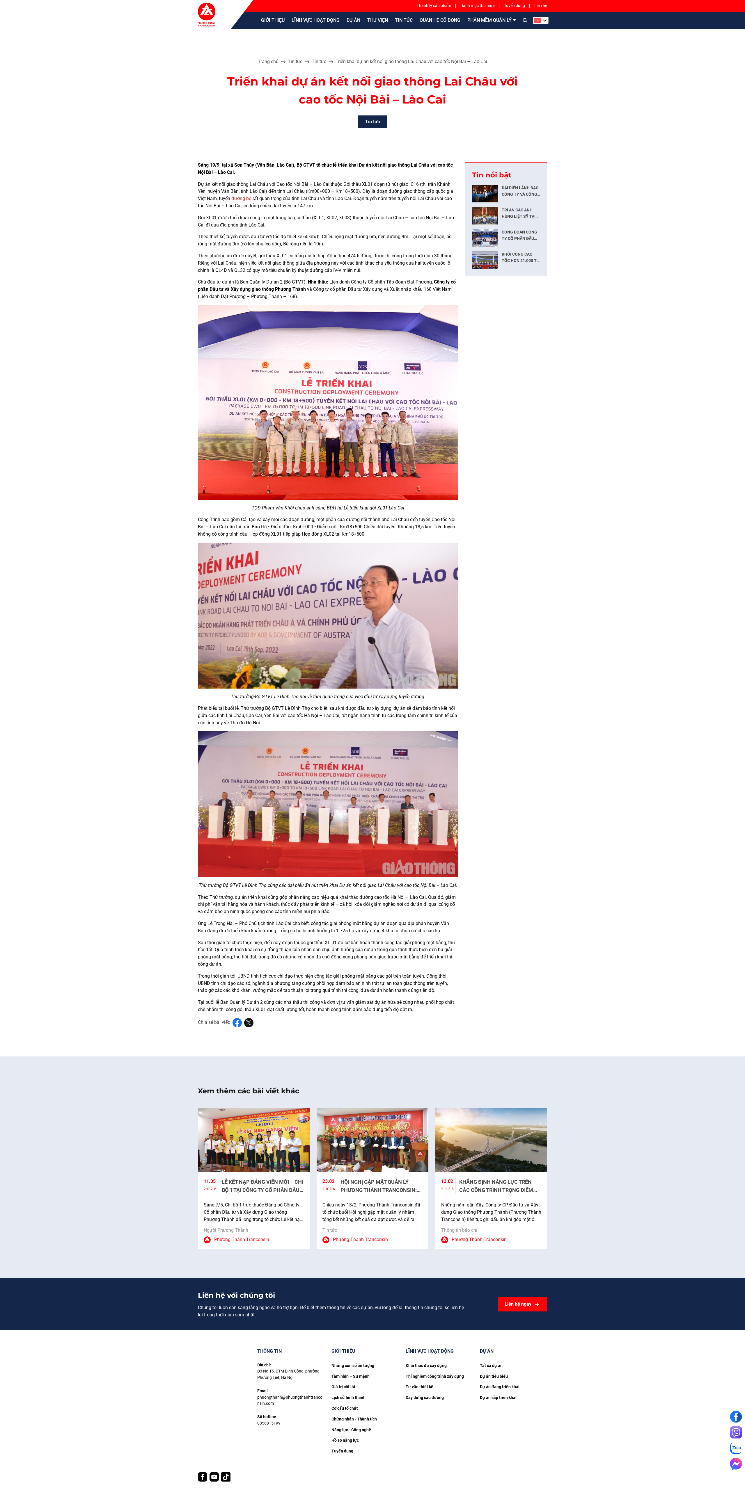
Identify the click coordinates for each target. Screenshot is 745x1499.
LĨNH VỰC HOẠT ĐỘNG (316, 20)
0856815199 (269, 1423)
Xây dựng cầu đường (425, 1397)
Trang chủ (268, 61)
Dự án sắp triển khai (498, 1397)
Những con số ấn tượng (352, 1365)
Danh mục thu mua (477, 5)
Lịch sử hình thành (348, 1397)
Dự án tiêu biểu (494, 1376)
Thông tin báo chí (459, 1230)
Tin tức (295, 61)
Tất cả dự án (491, 1365)
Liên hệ (540, 5)
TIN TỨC (404, 20)
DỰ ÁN (353, 20)
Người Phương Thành (226, 1230)
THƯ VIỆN (377, 20)
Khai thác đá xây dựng (426, 1365)
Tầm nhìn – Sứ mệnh (350, 1376)
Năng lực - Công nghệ (351, 1429)
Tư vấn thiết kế (419, 1386)
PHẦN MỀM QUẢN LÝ (489, 20)
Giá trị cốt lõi (343, 1386)
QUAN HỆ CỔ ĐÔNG (440, 20)
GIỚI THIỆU (273, 20)
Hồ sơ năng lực (345, 1440)
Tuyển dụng (514, 5)
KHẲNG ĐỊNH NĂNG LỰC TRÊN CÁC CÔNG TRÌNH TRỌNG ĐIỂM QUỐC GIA (496, 1190)
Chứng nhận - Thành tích (354, 1419)
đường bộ (241, 198)
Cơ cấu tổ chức (345, 1408)
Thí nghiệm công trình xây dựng (435, 1376)
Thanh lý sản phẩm (434, 5)
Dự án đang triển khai (499, 1386)
